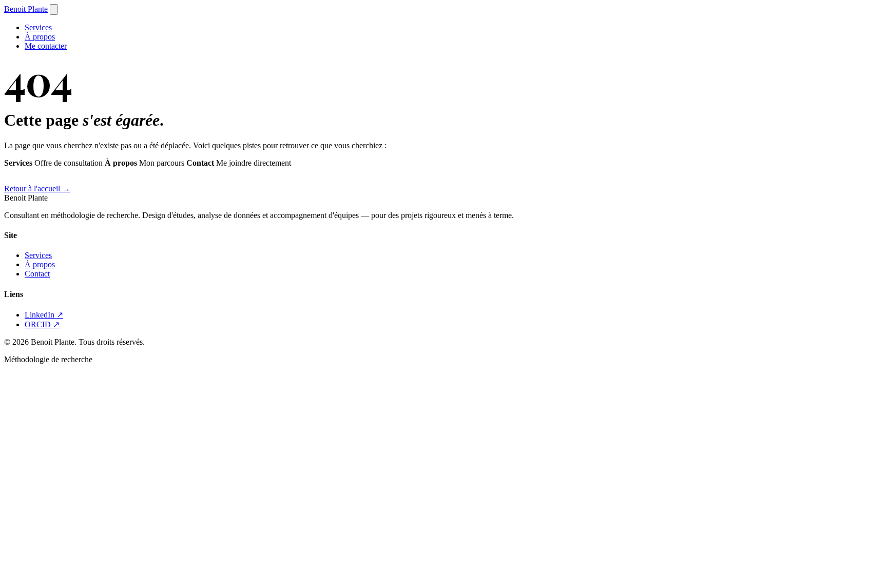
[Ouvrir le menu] (54, 9)
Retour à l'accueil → (37, 188)
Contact (37, 273)
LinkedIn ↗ (44, 314)
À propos (40, 36)
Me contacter (46, 46)
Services (38, 27)
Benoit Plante (26, 9)
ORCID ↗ (42, 324)
